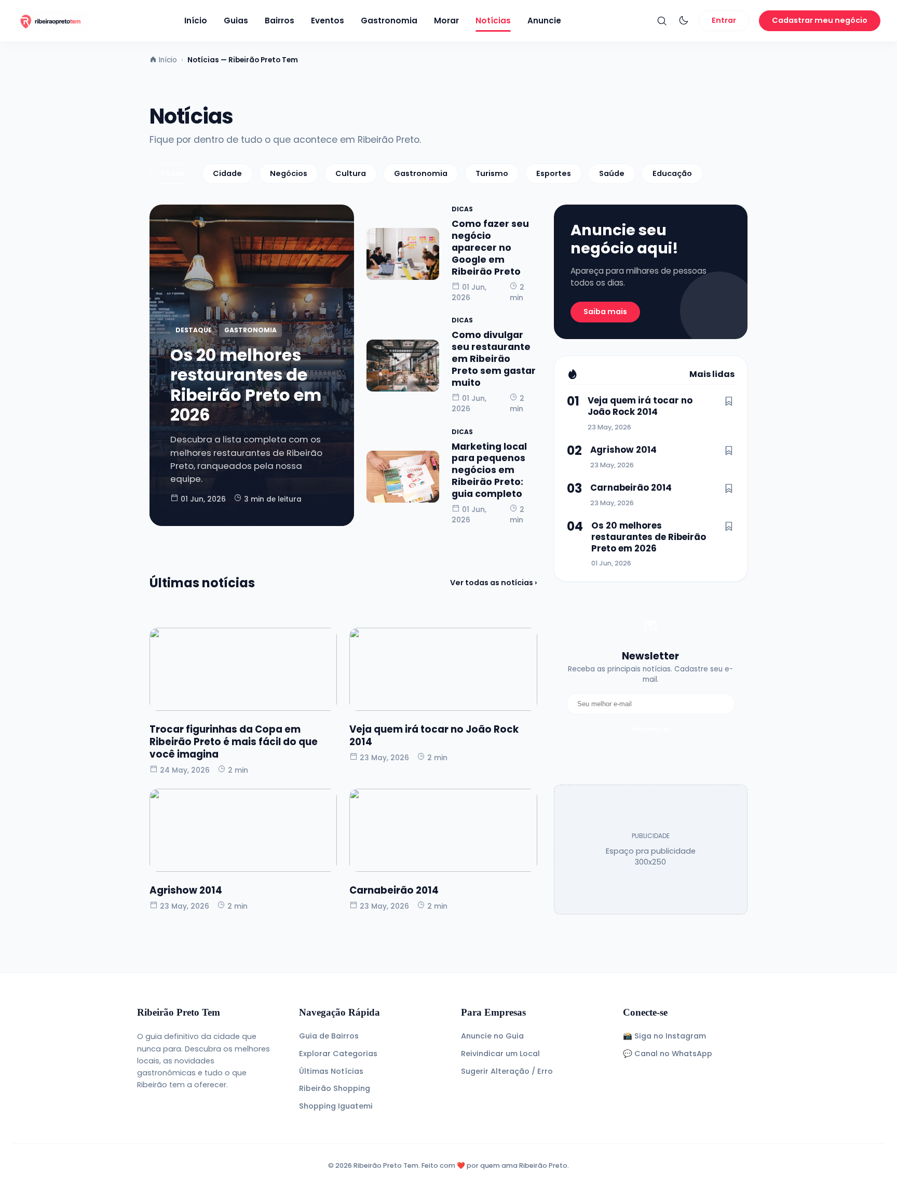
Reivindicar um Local (500, 1053)
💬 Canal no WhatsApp (667, 1053)
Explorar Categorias (338, 1053)
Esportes (553, 173)
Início (195, 20)
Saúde (611, 173)
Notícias (493, 20)
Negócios (288, 173)
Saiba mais (605, 311)
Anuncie (544, 20)
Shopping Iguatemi (336, 1106)
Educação (672, 173)
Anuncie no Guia (492, 1036)
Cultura (350, 173)
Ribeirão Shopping (334, 1088)
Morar (446, 20)
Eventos (327, 20)
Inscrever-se (650, 729)
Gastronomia (389, 20)
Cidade (227, 173)
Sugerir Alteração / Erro (507, 1071)
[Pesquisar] (662, 21)
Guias (236, 20)
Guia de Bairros (329, 1036)
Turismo (491, 173)
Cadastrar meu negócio (819, 20)
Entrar (724, 20)
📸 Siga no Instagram (664, 1036)
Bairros (279, 20)
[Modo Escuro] (683, 21)
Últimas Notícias (331, 1071)
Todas (172, 173)
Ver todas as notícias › (493, 582)
